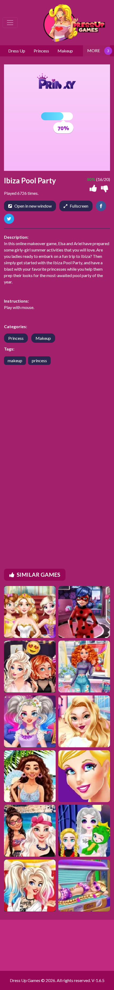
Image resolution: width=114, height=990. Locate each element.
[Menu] (10, 22)
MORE (93, 50)
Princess (16, 338)
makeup (15, 360)
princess (39, 360)
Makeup (43, 338)
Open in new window (33, 205)
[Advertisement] (57, 458)
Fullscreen (79, 205)
